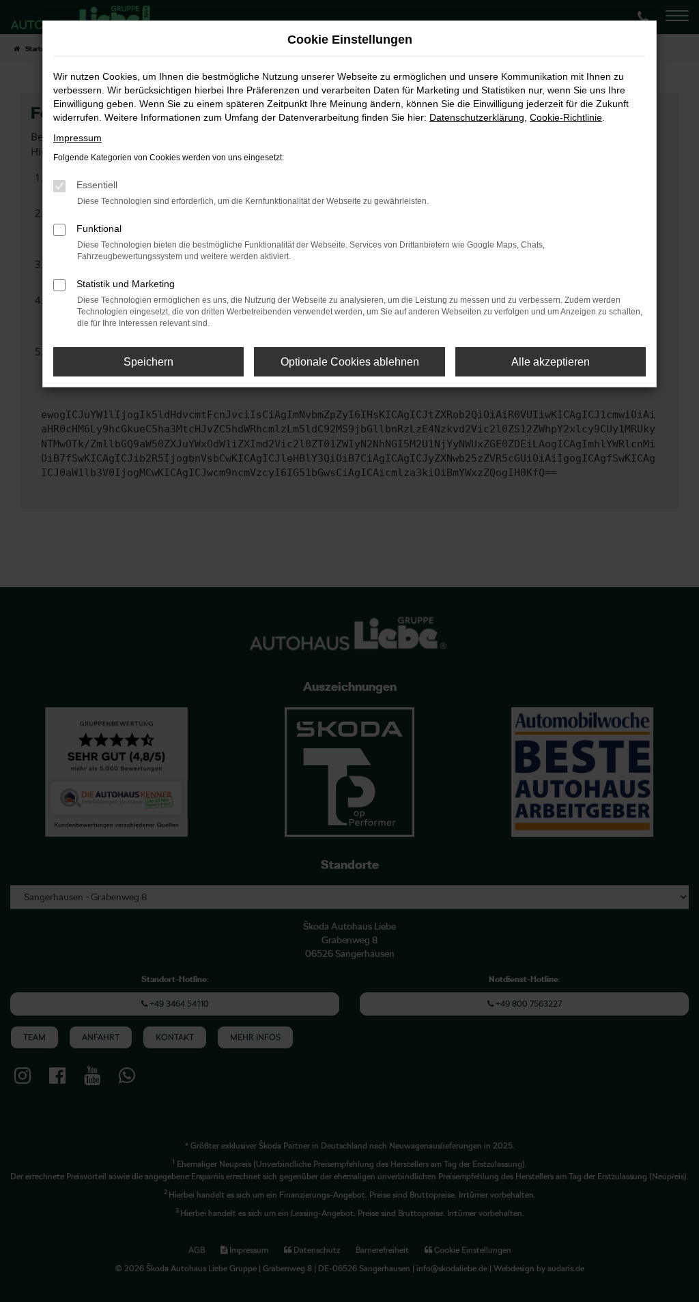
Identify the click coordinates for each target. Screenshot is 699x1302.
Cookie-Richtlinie (566, 117)
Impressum (77, 137)
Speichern (148, 362)
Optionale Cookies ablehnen (350, 362)
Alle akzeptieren (550, 362)
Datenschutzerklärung (476, 117)
